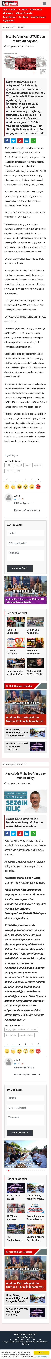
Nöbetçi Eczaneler (24, 13)
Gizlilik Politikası (17, 1342)
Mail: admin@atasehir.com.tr (27, 510)
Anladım (41, 1353)
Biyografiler (8, 20)
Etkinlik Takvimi (38, 17)
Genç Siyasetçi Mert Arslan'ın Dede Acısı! (15, 674)
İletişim (25, 1344)
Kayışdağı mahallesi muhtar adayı (21, 1029)
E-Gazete (37, 9)
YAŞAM (20, 27)
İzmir (28, 465)
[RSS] (34, 1339)
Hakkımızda (30, 1342)
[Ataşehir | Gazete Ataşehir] (10, 3)
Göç (18, 471)
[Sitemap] (40, 1339)
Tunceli (9, 471)
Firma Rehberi (9, 17)
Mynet (15, 455)
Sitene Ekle (42, 1342)
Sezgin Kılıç (11, 1035)
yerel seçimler (26, 1035)
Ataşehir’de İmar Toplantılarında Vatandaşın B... (35, 1219)
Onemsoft (29, 1337)
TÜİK (8, 465)
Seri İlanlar (23, 17)
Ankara (37, 465)
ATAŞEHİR (21, 764)
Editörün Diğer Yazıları (24, 503)
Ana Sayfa (10, 27)
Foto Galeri (10, 9)
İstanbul (18, 465)
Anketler (9, 13)
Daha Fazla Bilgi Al (43, 1356)
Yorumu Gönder (20, 568)
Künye (5, 1342)
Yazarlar (24, 9)
